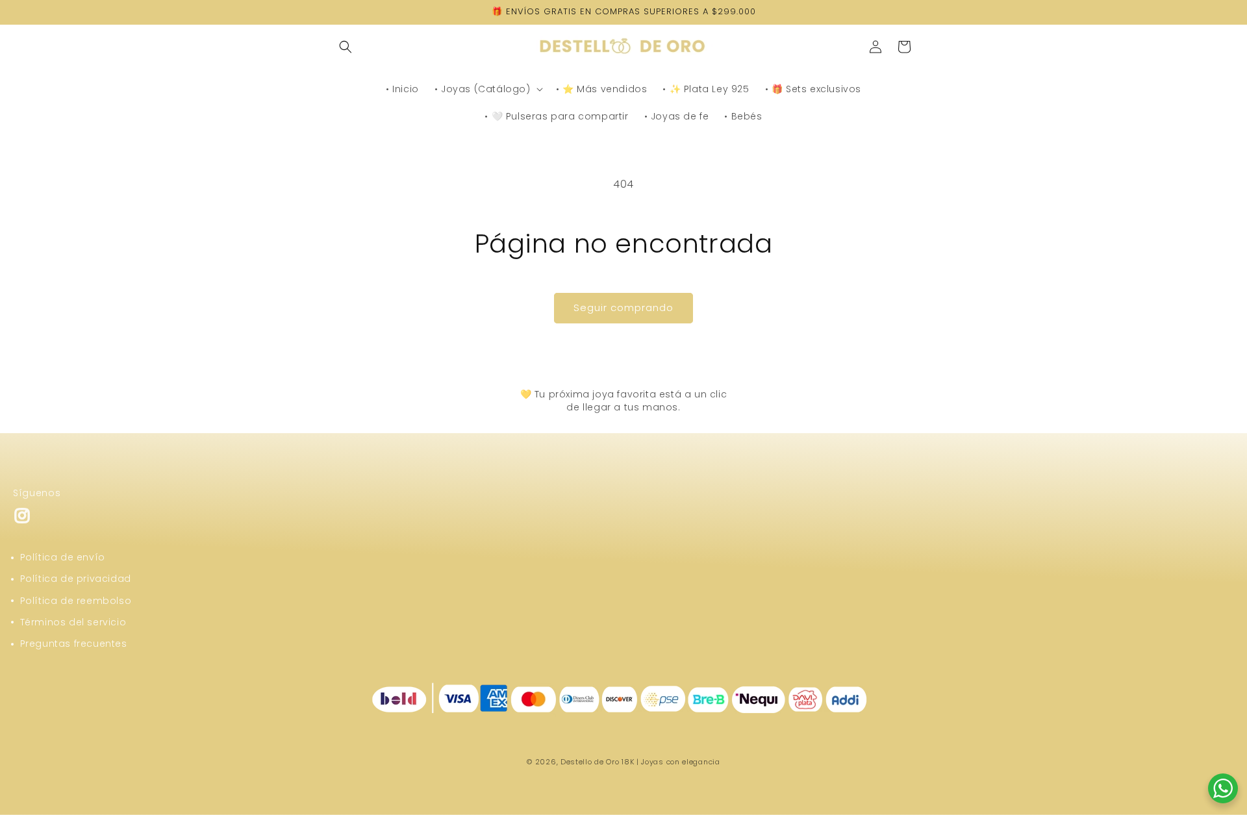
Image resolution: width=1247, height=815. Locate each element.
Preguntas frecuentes (73, 643)
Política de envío (62, 557)
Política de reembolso (76, 600)
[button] (345, 46)
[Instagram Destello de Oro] (22, 521)
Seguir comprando (623, 307)
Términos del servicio (73, 622)
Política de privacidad (75, 578)
